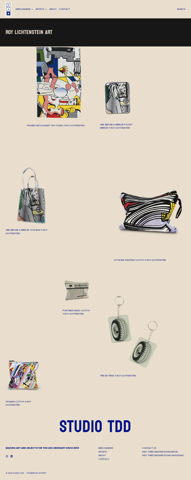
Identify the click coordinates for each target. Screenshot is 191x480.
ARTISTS (102, 451)
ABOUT (53, 9)
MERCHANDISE (105, 448)
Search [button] (181, 9)
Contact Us (149, 448)
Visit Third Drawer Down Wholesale (163, 455)
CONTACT (64, 9)
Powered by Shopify (36, 473)
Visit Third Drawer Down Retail (160, 451)
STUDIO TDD (18, 473)
